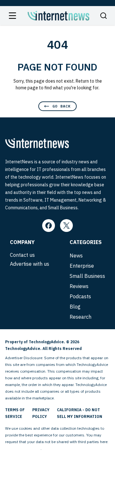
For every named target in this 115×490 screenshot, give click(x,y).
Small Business (87, 276)
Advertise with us (29, 263)
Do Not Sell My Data (23, 448)
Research (80, 317)
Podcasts (80, 296)
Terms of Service (15, 413)
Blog (75, 306)
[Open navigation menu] (12, 15)
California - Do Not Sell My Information (79, 413)
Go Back (61, 106)
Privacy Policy (41, 413)
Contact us (22, 254)
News (76, 255)
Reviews (79, 286)
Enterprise (82, 266)
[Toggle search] (103, 15)
